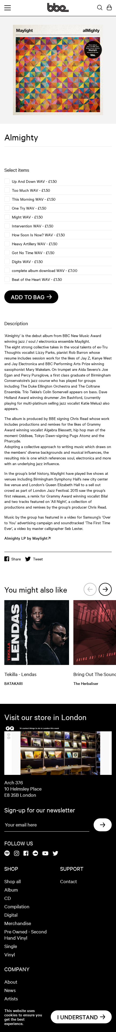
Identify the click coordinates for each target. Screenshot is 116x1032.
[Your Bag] (109, 8)
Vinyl (9, 954)
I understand (77, 1017)
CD (7, 898)
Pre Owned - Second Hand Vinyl (25, 934)
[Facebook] (25, 853)
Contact (68, 881)
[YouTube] (45, 853)
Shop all (12, 881)
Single (10, 946)
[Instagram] (16, 854)
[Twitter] (55, 853)
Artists (11, 998)
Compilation (16, 906)
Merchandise (17, 923)
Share (16, 558)
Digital (11, 915)
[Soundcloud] (35, 854)
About (10, 982)
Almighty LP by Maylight (25, 538)
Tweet (38, 558)
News (10, 990)
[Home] (58, 10)
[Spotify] (7, 854)
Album (11, 889)
